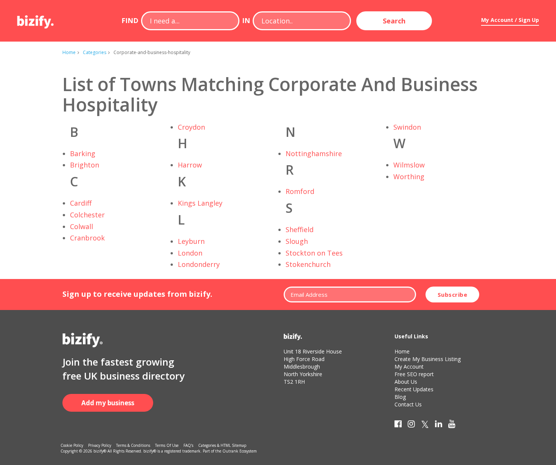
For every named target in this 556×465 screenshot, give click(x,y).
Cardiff (81, 203)
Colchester (87, 214)
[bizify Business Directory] (36, 19)
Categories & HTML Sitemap (222, 445)
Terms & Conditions (133, 445)
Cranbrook (87, 237)
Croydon (191, 127)
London (190, 252)
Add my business (107, 402)
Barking (82, 153)
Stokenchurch (308, 264)
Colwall (81, 226)
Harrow (190, 164)
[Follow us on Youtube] (451, 425)
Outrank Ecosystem (239, 451)
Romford (300, 191)
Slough (297, 241)
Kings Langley (200, 203)
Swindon (407, 127)
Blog (400, 396)
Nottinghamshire (314, 153)
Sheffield (300, 229)
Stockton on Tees (314, 252)
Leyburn (191, 241)
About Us (405, 381)
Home (69, 52)
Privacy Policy (99, 445)
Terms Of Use (167, 445)
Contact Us (408, 404)
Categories (94, 52)
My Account (409, 366)
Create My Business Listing (427, 359)
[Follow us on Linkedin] (438, 425)
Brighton (84, 164)
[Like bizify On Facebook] (398, 425)
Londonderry (199, 264)
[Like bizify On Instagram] (411, 425)
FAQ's (188, 445)
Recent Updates (413, 389)
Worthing (408, 176)
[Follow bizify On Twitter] (425, 425)
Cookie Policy (72, 445)
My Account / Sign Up (510, 19)
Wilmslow (409, 164)
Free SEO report (414, 374)
